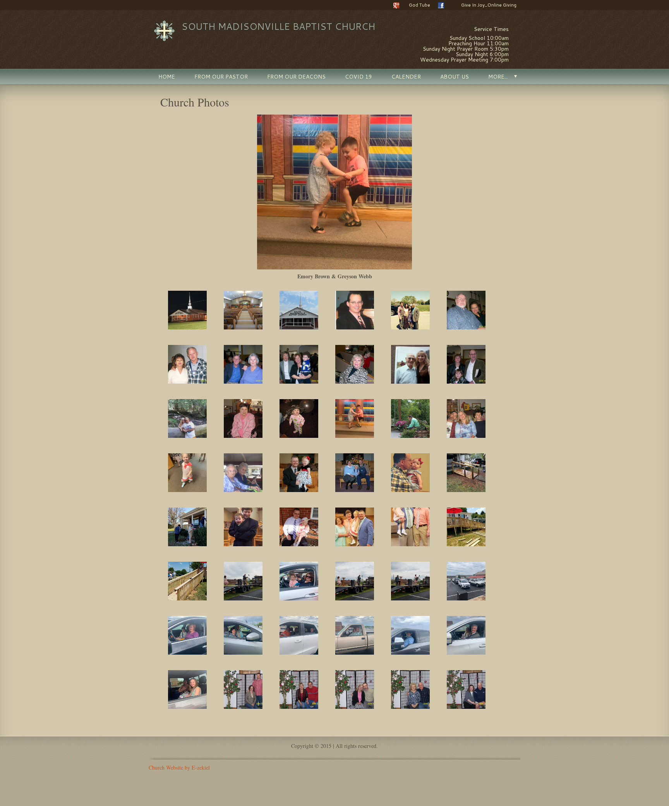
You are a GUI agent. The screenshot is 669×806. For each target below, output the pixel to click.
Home (166, 77)
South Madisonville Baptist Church (278, 26)
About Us (454, 77)
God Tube (419, 5)
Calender (406, 77)
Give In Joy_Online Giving (488, 5)
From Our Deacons (296, 77)
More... (498, 77)
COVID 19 (358, 77)
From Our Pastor (221, 77)
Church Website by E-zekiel (179, 767)
